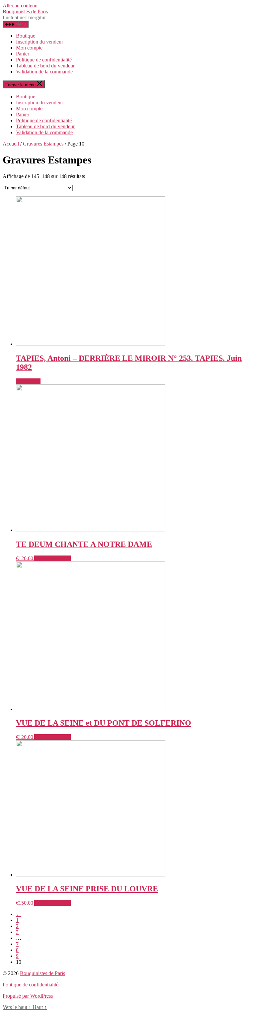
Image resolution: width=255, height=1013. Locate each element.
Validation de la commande (44, 71)
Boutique (25, 36)
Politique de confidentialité (44, 59)
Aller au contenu (20, 5)
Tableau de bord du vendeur (45, 65)
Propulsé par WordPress (28, 996)
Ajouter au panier (52, 558)
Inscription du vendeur (39, 42)
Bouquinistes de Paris (25, 11)
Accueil (11, 144)
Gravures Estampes (43, 144)
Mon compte (29, 48)
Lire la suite (28, 381)
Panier (22, 53)
